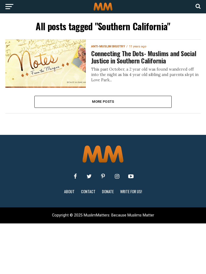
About (69, 191)
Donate (108, 191)
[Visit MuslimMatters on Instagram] (117, 176)
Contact (88, 191)
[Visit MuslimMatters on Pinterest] (103, 176)
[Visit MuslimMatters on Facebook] (75, 176)
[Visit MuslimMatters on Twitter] (89, 176)
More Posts (103, 102)
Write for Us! (131, 191)
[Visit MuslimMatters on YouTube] (131, 176)
